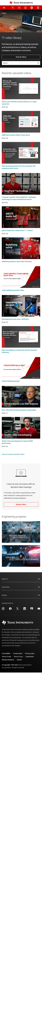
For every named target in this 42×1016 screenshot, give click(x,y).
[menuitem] (13, 7)
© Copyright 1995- (10, 665)
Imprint (19, 660)
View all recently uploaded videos (13, 454)
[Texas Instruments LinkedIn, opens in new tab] (24, 609)
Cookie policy (17, 653)
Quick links (6, 587)
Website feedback (8, 660)
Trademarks (29, 656)
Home (4, 13)
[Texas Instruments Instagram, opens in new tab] (3, 609)
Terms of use (18, 656)
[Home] (21, 2)
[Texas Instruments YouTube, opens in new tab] (39, 609)
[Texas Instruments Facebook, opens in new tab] (10, 609)
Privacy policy (29, 653)
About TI (5, 579)
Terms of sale (6, 656)
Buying (4, 595)
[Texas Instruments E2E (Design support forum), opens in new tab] (31, 609)
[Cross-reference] (19, 7)
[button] (4, 7)
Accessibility (6, 653)
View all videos (21, 57)
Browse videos (21, 504)
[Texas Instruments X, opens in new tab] (17, 609)
